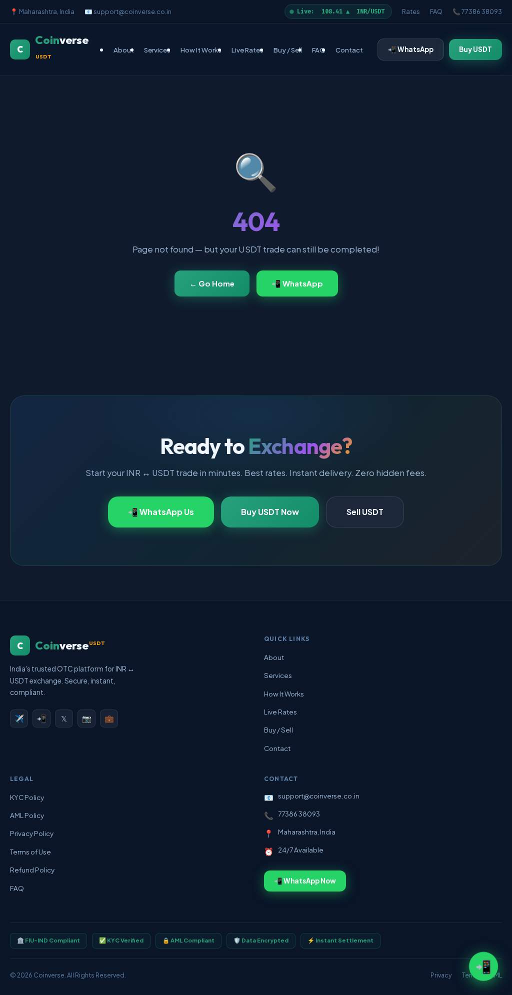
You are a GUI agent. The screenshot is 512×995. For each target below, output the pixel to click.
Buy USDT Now (270, 511)
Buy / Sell (288, 50)
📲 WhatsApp (411, 49)
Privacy (441, 975)
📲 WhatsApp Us (161, 511)
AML (496, 975)
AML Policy (27, 815)
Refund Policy (32, 870)
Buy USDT (475, 49)
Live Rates (248, 50)
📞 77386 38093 (477, 12)
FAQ (436, 12)
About (124, 50)
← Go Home (212, 283)
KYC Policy (27, 797)
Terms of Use (30, 852)
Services (157, 50)
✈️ (19, 718)
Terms (471, 975)
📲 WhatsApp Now (305, 880)
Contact (349, 50)
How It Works (201, 50)
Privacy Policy (32, 833)
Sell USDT (365, 511)
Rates (411, 12)
